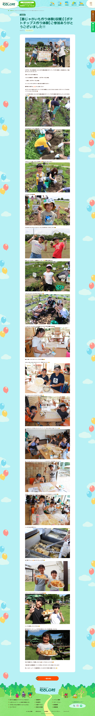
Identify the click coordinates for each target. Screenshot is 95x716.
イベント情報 (56, 700)
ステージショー (57, 702)
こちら (34, 86)
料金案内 (38, 702)
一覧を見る (48, 678)
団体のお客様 (39, 707)
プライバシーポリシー (55, 711)
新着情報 (55, 705)
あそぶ (19, 700)
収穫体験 (55, 707)
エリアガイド (13, 707)
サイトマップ (66, 711)
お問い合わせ (38, 711)
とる (20, 702)
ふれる (19, 705)
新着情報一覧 (12, 10)
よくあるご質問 (29, 711)
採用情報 (46, 711)
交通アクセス (39, 705)
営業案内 (38, 700)
